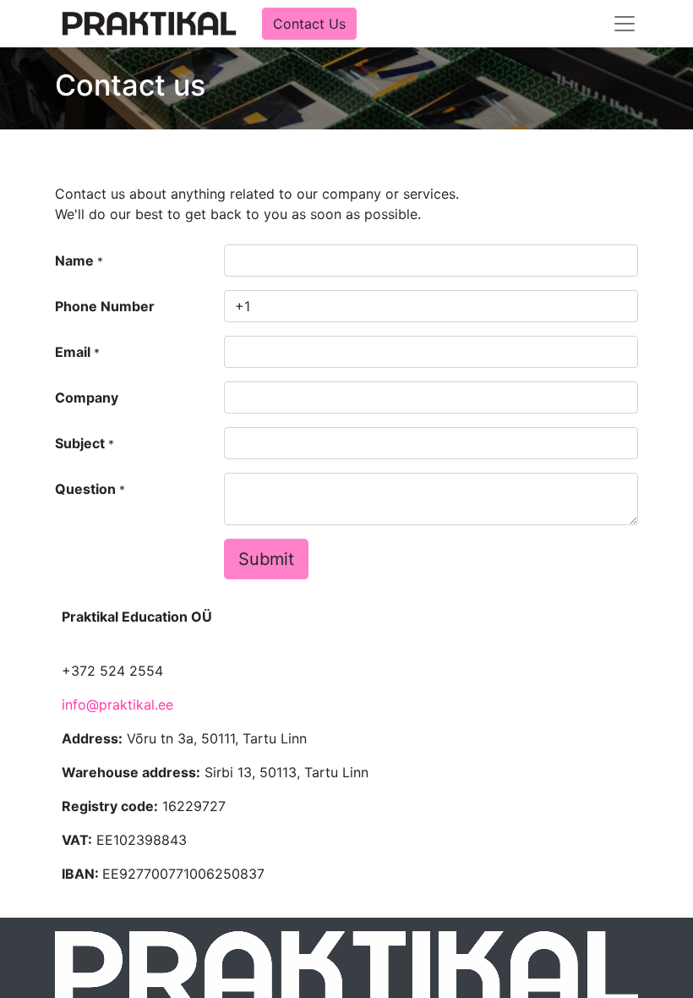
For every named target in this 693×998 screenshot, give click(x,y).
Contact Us (309, 23)
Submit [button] (266, 559)
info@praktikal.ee (117, 704)
